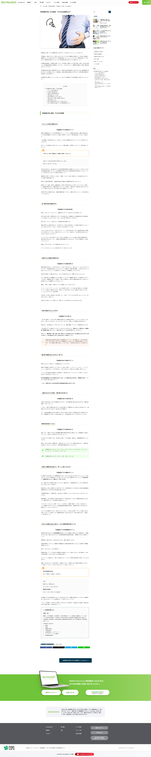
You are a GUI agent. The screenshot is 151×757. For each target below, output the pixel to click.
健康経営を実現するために (99, 56)
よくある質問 (96, 64)
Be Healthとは (49, 727)
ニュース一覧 (78, 730)
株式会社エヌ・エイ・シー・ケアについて (32, 747)
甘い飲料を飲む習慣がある (52, 92)
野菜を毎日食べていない (52, 99)
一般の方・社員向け (59, 644)
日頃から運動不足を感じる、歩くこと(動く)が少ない (57, 101)
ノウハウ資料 (78, 727)
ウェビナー (48, 733)
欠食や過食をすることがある (53, 95)
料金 (62, 730)
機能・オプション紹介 (98, 61)
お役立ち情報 (44, 644)
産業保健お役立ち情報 (98, 51)
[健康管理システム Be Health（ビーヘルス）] (8, 2)
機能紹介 (48, 730)
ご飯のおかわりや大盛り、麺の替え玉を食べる (56, 98)
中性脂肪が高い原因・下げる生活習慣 (54, 88)
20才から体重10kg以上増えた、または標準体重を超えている (59, 102)
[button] (46, 647)
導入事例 (63, 727)
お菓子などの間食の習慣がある (53, 93)
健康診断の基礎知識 (50, 644)
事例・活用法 (96, 59)
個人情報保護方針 (42, 747)
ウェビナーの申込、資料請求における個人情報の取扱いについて (55, 747)
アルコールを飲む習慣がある (53, 90)
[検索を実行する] (110, 12)
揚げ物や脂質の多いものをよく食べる (55, 96)
